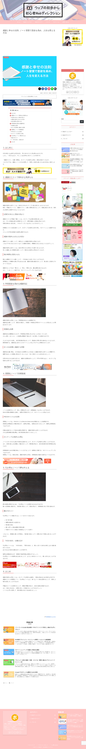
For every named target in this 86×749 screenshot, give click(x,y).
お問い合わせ (55, 745)
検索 (62, 119)
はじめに (14, 113)
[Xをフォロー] (70, 92)
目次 (13, 110)
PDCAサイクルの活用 (17, 131)
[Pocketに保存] (49, 88)
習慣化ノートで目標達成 (17, 129)
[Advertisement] (30, 44)
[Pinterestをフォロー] (78, 92)
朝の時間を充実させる (17, 121)
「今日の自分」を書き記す (18, 139)
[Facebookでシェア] (42, 88)
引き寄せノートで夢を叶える (19, 135)
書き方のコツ (15, 137)
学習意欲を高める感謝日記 (18, 123)
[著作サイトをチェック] (67, 92)
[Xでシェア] (39, 88)
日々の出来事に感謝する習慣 (18, 127)
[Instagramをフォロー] (75, 92)
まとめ (13, 141)
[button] (55, 88)
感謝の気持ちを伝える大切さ (18, 119)
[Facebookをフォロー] (72, 92)
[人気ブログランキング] (73, 182)
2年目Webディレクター (73, 80)
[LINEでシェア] (52, 88)
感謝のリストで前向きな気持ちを (20, 115)
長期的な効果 (15, 125)
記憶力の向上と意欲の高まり (18, 117)
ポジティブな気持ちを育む (18, 133)
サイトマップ (32, 745)
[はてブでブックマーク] (46, 88)
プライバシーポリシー (43, 745)
